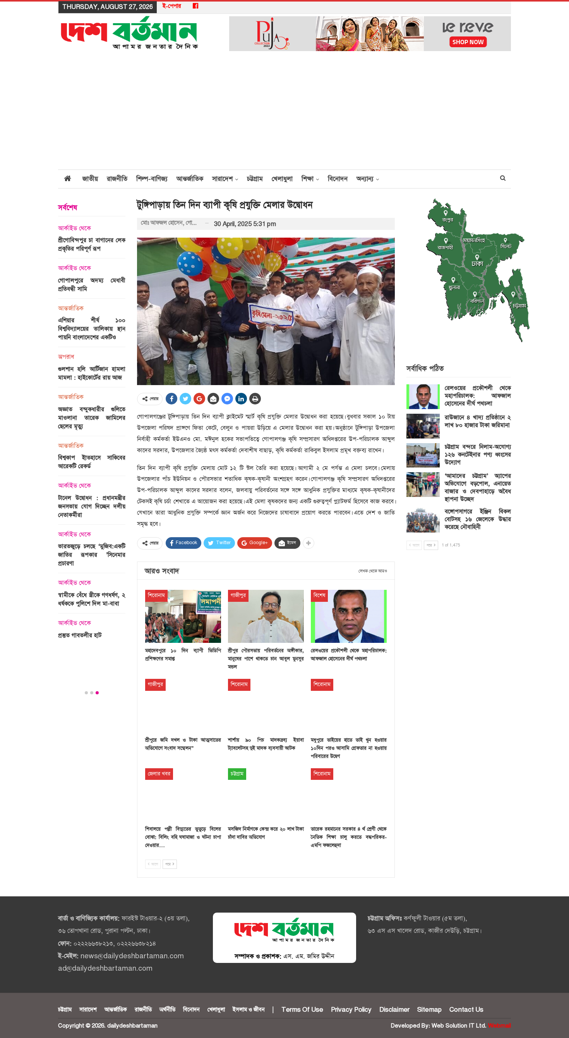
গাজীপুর (238, 595)
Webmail (499, 1026)
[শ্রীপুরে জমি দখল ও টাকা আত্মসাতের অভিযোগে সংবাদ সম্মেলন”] (183, 705)
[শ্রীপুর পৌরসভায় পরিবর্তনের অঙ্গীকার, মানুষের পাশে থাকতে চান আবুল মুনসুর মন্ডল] (266, 616)
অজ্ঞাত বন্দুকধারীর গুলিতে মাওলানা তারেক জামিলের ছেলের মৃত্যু (91, 417)
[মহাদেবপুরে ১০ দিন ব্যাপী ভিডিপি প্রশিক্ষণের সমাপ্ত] (183, 616)
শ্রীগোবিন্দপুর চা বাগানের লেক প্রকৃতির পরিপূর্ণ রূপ (91, 244)
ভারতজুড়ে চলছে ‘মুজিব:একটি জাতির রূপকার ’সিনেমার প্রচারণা (91, 554)
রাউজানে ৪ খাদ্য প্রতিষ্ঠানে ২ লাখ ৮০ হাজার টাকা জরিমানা (478, 421)
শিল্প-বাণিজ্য (152, 179)
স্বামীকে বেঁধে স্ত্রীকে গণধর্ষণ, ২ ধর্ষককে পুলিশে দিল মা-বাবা (91, 599)
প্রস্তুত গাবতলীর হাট (79, 635)
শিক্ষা (308, 179)
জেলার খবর (159, 774)
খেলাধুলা (282, 179)
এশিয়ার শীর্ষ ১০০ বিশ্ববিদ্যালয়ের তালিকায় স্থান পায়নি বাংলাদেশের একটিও (91, 328)
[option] (91, 434)
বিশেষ (319, 595)
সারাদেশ (222, 179)
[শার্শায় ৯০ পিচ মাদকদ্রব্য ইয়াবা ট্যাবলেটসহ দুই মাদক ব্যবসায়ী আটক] (266, 705)
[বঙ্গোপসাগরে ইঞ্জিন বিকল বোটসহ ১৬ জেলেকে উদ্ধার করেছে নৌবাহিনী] (423, 520)
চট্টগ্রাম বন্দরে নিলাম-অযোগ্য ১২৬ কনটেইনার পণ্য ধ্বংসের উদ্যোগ (478, 454)
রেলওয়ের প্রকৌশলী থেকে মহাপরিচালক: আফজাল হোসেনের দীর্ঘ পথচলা (478, 396)
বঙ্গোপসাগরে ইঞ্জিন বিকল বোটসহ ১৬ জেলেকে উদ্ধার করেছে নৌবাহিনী (478, 519)
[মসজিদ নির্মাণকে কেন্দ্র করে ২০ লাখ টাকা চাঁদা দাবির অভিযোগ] (266, 794)
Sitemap (429, 1010)
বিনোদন (338, 179)
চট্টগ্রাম (255, 179)
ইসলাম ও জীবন (249, 1010)
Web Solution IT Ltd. (459, 1026)
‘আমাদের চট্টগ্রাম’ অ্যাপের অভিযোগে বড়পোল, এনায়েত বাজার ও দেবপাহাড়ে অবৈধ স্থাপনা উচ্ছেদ (478, 487)
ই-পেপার (172, 6)
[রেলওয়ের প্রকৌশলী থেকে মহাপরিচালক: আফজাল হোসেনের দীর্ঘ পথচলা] (349, 616)
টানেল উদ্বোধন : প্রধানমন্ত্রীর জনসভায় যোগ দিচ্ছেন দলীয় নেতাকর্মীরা (91, 506)
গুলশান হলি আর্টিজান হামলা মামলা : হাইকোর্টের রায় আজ (91, 373)
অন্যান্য (365, 179)
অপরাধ (66, 357)
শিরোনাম (156, 595)
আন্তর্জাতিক (190, 179)
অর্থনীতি (167, 1010)
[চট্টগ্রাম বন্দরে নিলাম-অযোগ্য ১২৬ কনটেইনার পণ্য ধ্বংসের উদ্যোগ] (423, 455)
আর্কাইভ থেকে (74, 228)
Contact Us (466, 1010)
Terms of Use (302, 1010)
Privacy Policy (351, 1010)
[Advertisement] (284, 111)
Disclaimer (394, 1010)
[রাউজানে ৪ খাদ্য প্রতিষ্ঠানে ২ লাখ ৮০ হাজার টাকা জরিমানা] (423, 426)
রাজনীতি (117, 179)
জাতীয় (90, 179)
